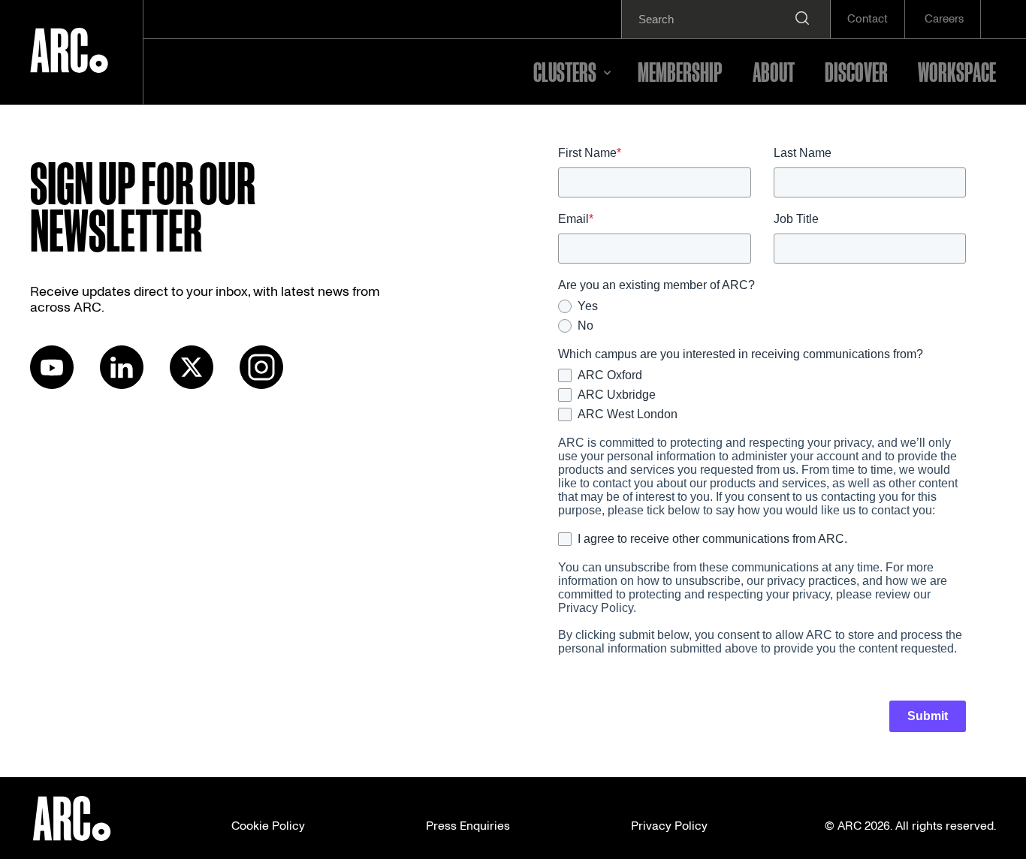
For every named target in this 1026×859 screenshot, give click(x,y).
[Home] (69, 52)
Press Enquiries (468, 826)
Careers (944, 19)
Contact (867, 19)
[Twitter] (191, 385)
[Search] (802, 19)
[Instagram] (261, 385)
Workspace (957, 71)
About (774, 71)
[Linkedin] (121, 385)
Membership (680, 71)
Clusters (564, 71)
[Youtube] (52, 385)
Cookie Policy (268, 826)
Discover (856, 71)
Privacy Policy (669, 826)
